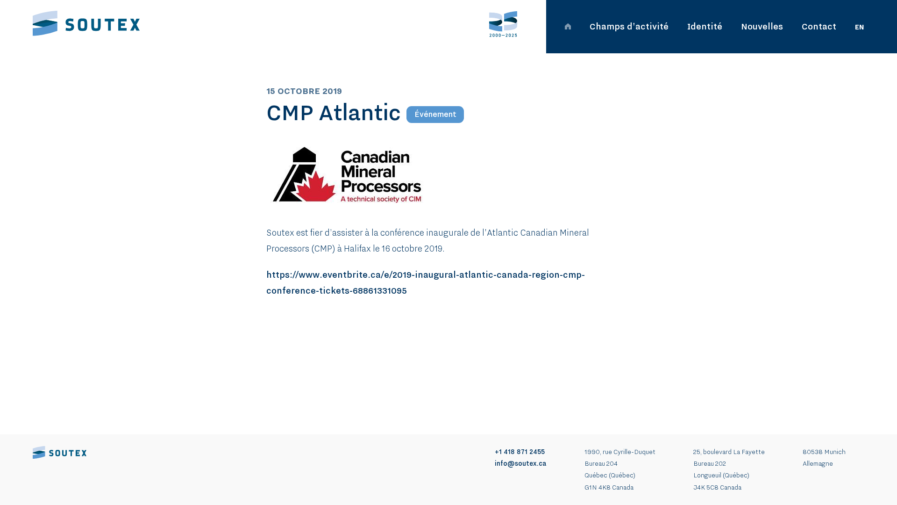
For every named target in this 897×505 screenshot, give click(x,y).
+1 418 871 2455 (520, 451)
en (859, 27)
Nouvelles (762, 26)
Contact (819, 26)
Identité (704, 26)
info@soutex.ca (521, 463)
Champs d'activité (629, 26)
